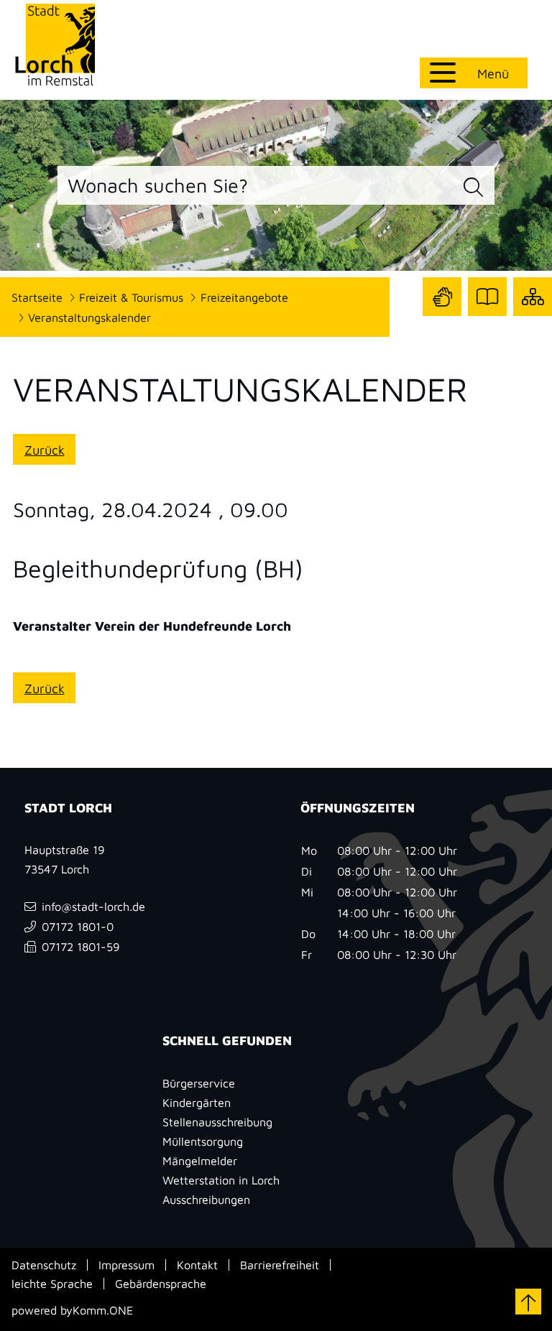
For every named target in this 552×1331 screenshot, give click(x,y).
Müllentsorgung (202, 1141)
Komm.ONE (103, 1310)
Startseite (37, 297)
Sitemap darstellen (532, 296)
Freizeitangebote (244, 297)
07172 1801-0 (78, 926)
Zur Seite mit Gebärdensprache (442, 296)
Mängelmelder (199, 1160)
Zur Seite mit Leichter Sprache (487, 296)
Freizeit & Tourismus (131, 297)
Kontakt (197, 1265)
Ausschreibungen (206, 1199)
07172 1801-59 (81, 946)
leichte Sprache (52, 1283)
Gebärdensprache (160, 1283)
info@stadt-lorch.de (93, 906)
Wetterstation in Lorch (221, 1180)
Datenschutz (44, 1265)
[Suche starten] (473, 187)
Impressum (126, 1265)
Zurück (44, 450)
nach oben (528, 1301)
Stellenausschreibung (217, 1121)
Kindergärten (196, 1102)
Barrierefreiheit (279, 1265)
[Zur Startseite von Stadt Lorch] (55, 44)
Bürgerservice (198, 1083)
